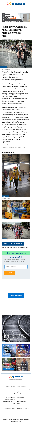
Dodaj (10, 273)
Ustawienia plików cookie (9, 401)
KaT (7, 145)
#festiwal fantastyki (20, 247)
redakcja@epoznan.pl (10, 408)
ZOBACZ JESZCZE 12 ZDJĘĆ (13, 244)
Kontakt (23, 10)
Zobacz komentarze (16, 295)
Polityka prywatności (10, 399)
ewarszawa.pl (19, 419)
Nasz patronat (20, 397)
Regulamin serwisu (21, 401)
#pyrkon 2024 (7, 247)
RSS (14, 403)
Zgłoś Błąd (9, 10)
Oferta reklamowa (10, 397)
